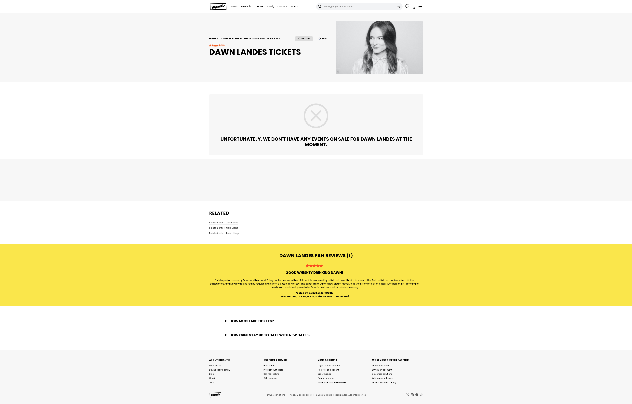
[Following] (407, 7)
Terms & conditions (275, 394)
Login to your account (329, 365)
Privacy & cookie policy (300, 394)
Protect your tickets (273, 369)
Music (234, 6)
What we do (215, 365)
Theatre (258, 6)
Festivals (246, 6)
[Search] (399, 6)
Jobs (211, 382)
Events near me (326, 378)
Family (270, 6)
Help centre (269, 365)
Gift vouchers (270, 378)
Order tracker (324, 374)
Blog (211, 374)
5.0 (223, 45)
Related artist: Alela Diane (223, 228)
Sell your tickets (271, 374)
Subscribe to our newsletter (332, 382)
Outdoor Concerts (288, 6)
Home (212, 38)
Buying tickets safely (219, 369)
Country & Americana (234, 38)
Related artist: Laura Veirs (223, 222)
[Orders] (414, 7)
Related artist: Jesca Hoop (224, 233)
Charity (213, 378)
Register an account (328, 369)
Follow (305, 38)
